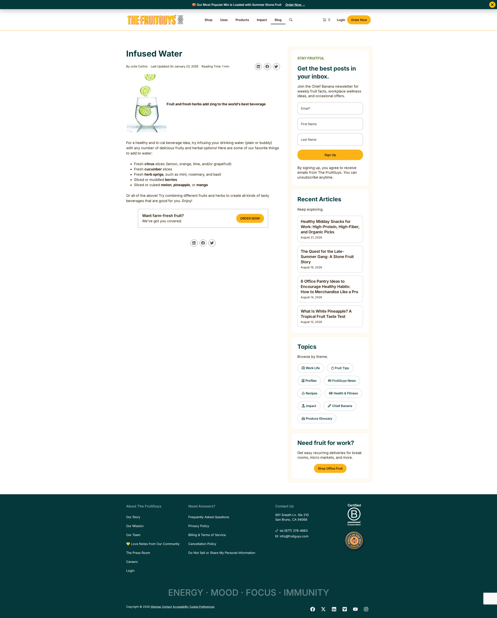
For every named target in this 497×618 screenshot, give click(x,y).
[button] (258, 66)
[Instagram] (366, 609)
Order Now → (295, 5)
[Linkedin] (334, 609)
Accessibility (181, 606)
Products (242, 20)
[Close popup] (492, 5)
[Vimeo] (344, 609)
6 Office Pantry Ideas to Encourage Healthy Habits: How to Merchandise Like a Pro (329, 286)
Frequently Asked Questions (208, 517)
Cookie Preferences (201, 606)
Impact (262, 20)
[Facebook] (312, 609)
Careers (132, 562)
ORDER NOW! (250, 218)
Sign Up (330, 155)
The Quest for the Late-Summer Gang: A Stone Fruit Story (327, 256)
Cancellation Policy (202, 544)
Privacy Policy (198, 526)
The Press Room (138, 553)
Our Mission (134, 526)
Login (341, 20)
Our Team (133, 535)
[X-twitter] (323, 609)
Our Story (133, 517)
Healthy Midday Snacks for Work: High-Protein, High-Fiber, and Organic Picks (330, 226)
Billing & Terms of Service (207, 535)
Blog (278, 20)
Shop (208, 20)
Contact (167, 606)
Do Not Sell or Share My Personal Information (221, 553)
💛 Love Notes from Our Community (153, 544)
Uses (224, 20)
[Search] (290, 19)
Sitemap (156, 606)
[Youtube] (355, 609)
